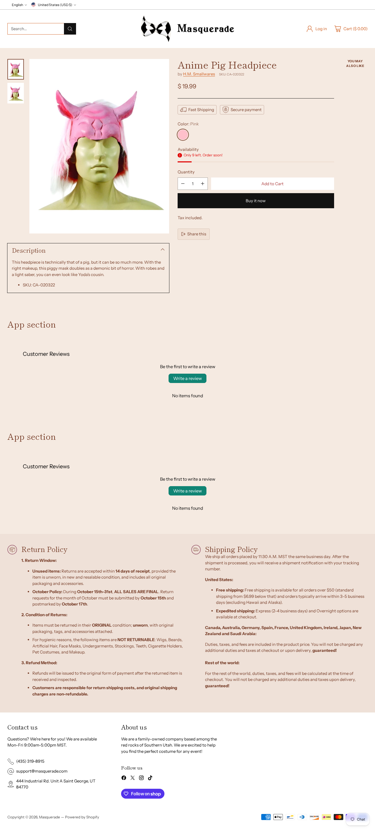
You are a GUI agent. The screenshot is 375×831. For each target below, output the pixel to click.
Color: (188, 123)
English (17, 5)
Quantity (186, 171)
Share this (196, 233)
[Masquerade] (187, 29)
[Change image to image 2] (15, 93)
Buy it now (256, 200)
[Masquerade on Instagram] (141, 778)
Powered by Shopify (82, 817)
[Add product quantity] (203, 184)
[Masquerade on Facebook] (124, 778)
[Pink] (183, 134)
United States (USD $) (55, 5)
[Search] (70, 29)
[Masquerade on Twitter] (132, 778)
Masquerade (49, 817)
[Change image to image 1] (15, 69)
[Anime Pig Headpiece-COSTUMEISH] (99, 146)
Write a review (187, 378)
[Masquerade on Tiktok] (150, 778)
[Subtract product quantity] (183, 184)
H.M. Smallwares (199, 74)
